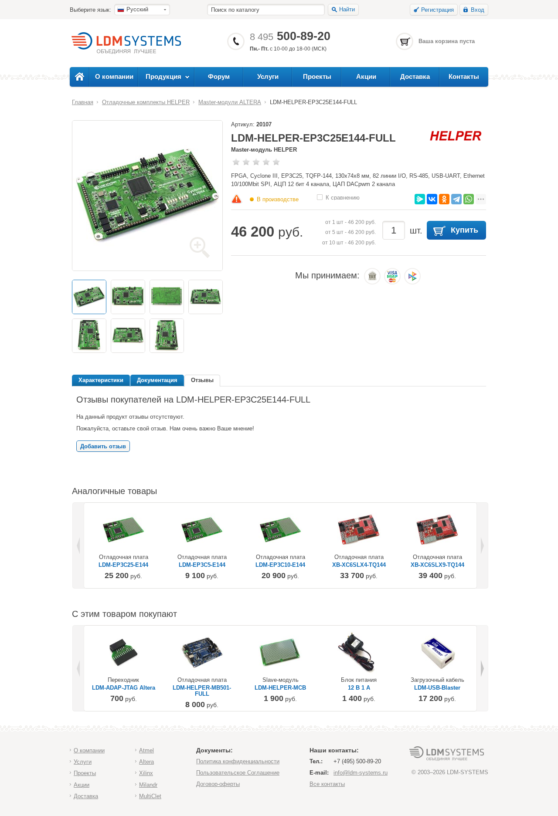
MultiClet (150, 796)
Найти (347, 9)
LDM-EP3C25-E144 (123, 565)
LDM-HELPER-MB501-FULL (202, 691)
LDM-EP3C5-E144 (202, 565)
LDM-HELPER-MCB (280, 688)
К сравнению (343, 197)
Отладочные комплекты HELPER (146, 102)
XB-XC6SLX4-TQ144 (359, 565)
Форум (219, 76)
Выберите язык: (90, 10)
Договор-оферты (218, 784)
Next (481, 545)
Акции (366, 76)
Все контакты (327, 784)
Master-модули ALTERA (229, 102)
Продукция (163, 76)
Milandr (148, 785)
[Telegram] (456, 199)
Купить (464, 230)
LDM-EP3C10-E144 (280, 565)
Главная (82, 102)
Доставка (415, 76)
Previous (78, 545)
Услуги (268, 76)
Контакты (464, 76)
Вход (477, 10)
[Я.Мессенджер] (420, 199)
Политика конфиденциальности (237, 761)
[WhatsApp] (468, 199)
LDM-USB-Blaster (437, 688)
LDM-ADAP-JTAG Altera (123, 688)
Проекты (317, 76)
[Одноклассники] (444, 199)
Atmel (146, 750)
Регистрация (437, 10)
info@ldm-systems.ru (360, 772)
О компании (114, 76)
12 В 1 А (359, 688)
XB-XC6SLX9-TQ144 (437, 565)
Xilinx (146, 773)
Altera (146, 761)
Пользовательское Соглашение (237, 772)
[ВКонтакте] (432, 199)
